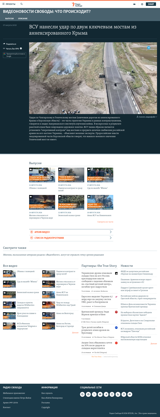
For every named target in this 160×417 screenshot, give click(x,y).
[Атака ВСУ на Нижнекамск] (100, 202)
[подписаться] (129, 394)
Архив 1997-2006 (10, 403)
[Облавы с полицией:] (42, 175)
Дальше (75, 333)
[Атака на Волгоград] (48, 315)
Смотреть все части (105, 222)
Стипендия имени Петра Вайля (17, 398)
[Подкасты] (124, 394)
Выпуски (9, 19)
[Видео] (134, 4)
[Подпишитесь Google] (82, 394)
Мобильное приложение (14, 393)
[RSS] (118, 394)
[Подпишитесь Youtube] (100, 394)
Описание (23, 19)
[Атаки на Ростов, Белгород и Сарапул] (48, 326)
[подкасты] (142, 4)
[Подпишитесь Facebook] (88, 394)
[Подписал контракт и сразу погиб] (71, 175)
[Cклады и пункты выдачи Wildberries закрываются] (9, 305)
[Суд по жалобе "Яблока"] (100, 175)
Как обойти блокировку (52, 398)
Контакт (6, 408)
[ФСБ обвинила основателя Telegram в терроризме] (9, 326)
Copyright (46, 408)
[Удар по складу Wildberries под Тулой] (48, 305)
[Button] (9, 44)
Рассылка (46, 403)
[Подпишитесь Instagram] (112, 394)
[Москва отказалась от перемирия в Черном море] (42, 202)
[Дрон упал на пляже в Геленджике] (9, 315)
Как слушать (47, 393)
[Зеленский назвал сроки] (71, 202)
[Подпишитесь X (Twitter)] (94, 394)
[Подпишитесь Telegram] (106, 394)
